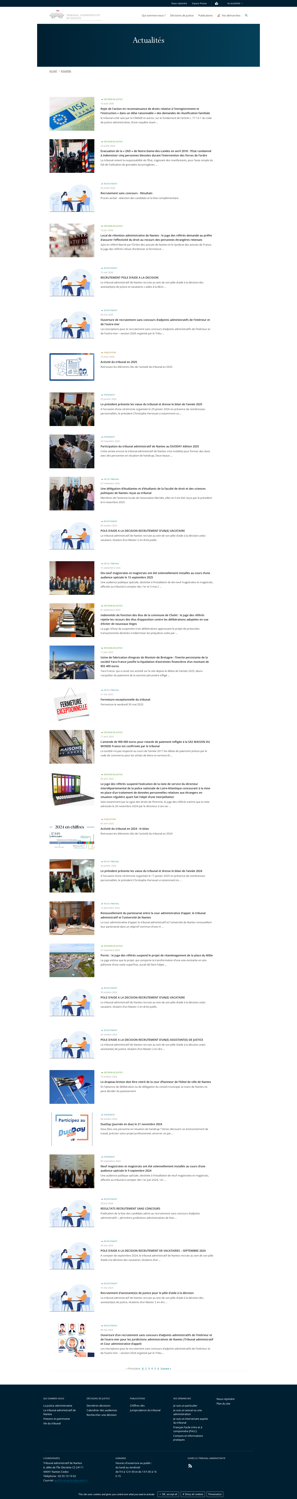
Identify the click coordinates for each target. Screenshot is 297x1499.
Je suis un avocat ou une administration (187, 1412)
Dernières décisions (98, 1405)
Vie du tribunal (52, 1423)
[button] (154, 15)
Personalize (215, 1494)
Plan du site (223, 1403)
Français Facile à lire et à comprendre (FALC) (187, 1429)
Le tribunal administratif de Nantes (59, 1412)
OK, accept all (169, 1494)
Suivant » (166, 1368)
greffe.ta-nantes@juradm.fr (71, 1480)
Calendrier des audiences (102, 1410)
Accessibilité (233, 3)
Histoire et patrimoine (56, 1418)
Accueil (53, 71)
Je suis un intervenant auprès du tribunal (190, 1420)
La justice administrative (57, 1405)
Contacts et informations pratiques (188, 1437)
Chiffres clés (137, 1405)
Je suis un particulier (185, 1405)
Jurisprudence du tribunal (145, 1410)
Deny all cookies (193, 1494)
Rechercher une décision (101, 1415)
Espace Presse (199, 3)
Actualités (66, 71)
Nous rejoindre (179, 3)
